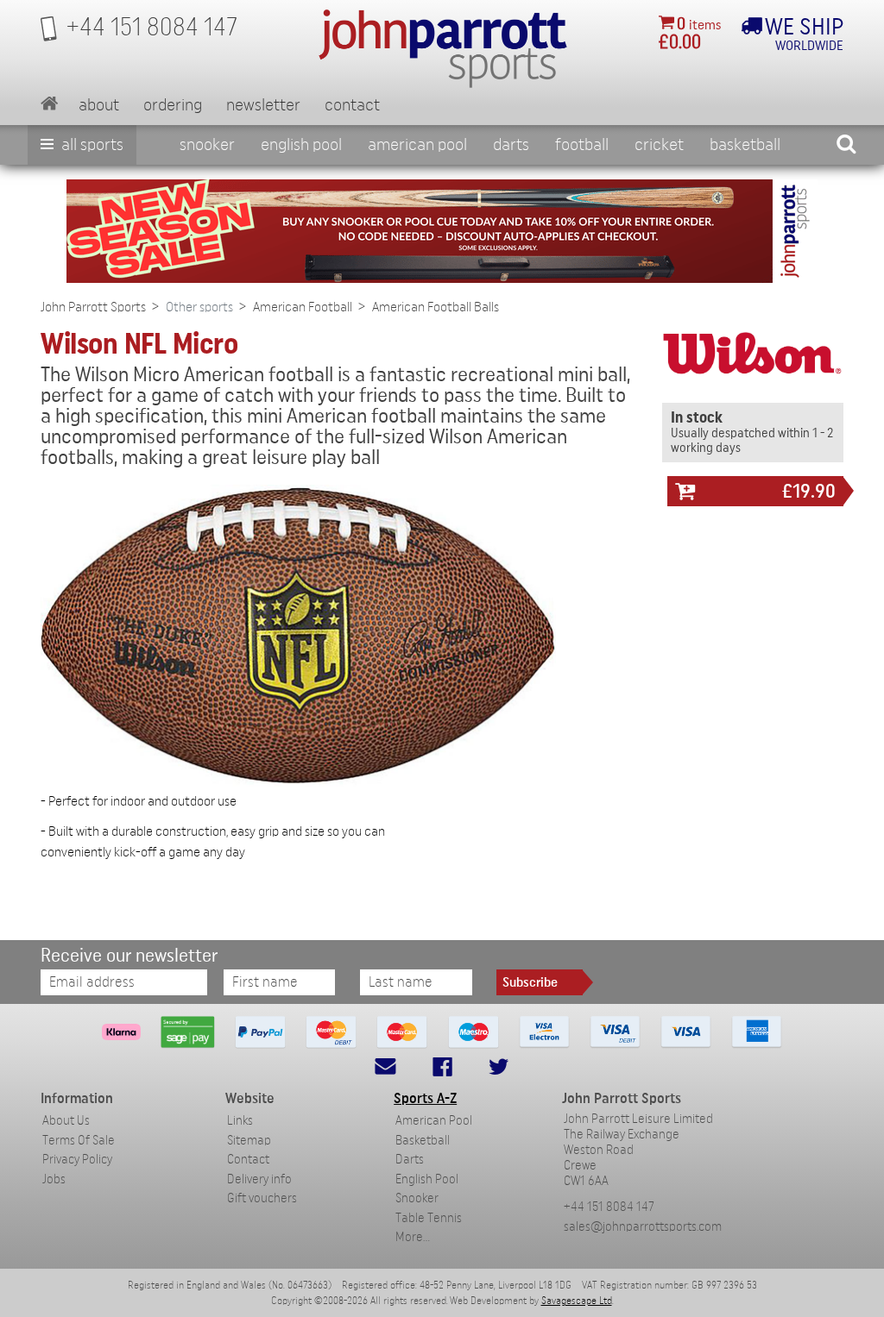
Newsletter (263, 105)
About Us (66, 1120)
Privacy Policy (77, 1159)
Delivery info (259, 1179)
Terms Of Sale (78, 1140)
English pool (301, 145)
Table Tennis (428, 1218)
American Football (302, 307)
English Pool (426, 1179)
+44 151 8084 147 (609, 1207)
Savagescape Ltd (576, 1300)
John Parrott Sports (93, 307)
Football (582, 145)
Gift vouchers (262, 1198)
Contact (352, 105)
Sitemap (249, 1140)
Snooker (207, 145)
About (99, 105)
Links (240, 1120)
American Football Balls (435, 307)
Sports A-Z (425, 1098)
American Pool (417, 145)
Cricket (659, 145)
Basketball (745, 145)
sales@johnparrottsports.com (643, 1226)
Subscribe (530, 982)
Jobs (54, 1179)
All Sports (90, 145)
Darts (511, 145)
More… (412, 1237)
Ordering (172, 105)
